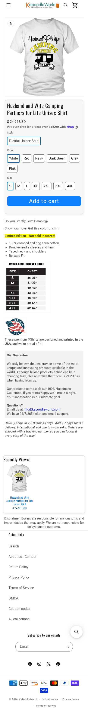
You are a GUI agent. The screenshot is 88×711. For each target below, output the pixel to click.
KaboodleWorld (28, 699)
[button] (8, 5)
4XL (70, 186)
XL (36, 186)
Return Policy (18, 567)
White (13, 158)
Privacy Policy (19, 577)
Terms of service (46, 705)
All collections (19, 619)
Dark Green (57, 158)
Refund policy (50, 699)
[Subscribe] (68, 647)
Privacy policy (70, 699)
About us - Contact (22, 557)
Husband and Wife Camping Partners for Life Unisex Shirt (19, 501)
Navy (39, 158)
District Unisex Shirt (24, 141)
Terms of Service (21, 588)
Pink (12, 169)
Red (26, 158)
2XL (47, 186)
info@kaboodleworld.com (42, 409)
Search (14, 546)
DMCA (13, 598)
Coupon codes (19, 609)
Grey (74, 158)
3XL (58, 186)
